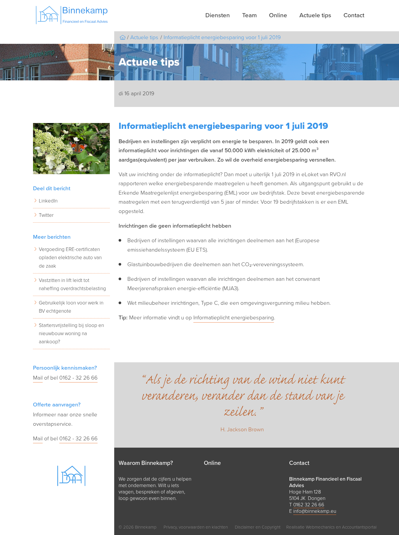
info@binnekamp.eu (314, 511)
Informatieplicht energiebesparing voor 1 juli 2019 (222, 37)
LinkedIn (48, 201)
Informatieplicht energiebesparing (233, 317)
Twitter (46, 215)
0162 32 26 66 (308, 505)
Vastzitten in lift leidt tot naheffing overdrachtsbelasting (72, 284)
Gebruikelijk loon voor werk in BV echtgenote (71, 307)
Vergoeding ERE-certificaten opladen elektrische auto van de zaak (70, 257)
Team (249, 15)
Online (278, 15)
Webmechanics (320, 527)
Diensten (217, 15)
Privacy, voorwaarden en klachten (196, 527)
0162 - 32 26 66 (78, 378)
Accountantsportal (359, 527)
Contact (354, 15)
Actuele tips (315, 15)
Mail (38, 378)
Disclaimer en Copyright (257, 527)
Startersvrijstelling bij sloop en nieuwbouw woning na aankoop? (71, 333)
